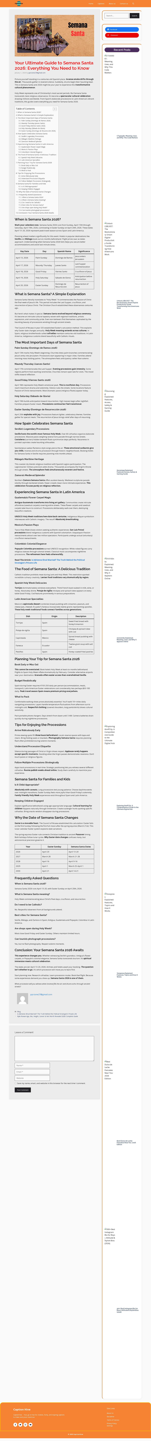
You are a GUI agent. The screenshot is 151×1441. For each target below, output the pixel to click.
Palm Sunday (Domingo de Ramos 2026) (36, 121)
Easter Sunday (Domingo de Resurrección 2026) (38, 131)
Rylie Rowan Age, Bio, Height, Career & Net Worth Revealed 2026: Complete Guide (47, 1016)
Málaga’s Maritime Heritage (31, 139)
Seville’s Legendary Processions (32, 136)
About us (112, 3)
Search (134, 16)
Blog (19, 1012)
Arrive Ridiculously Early (29, 176)
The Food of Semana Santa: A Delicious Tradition (37, 155)
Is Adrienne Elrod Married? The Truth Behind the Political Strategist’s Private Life (47, 1014)
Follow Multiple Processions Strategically (35, 181)
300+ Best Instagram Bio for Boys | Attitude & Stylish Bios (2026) (128, 1310)
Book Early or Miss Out (29, 165)
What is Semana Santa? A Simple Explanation (36, 115)
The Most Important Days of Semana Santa (35, 118)
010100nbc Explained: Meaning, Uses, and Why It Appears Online (127, 640)
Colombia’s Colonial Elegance (31, 152)
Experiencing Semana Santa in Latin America (35, 144)
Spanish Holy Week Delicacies (32, 157)
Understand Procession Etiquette (33, 178)
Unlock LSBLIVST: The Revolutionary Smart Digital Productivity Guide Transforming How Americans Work (128, 304)
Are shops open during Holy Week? (34, 207)
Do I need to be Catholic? (31, 202)
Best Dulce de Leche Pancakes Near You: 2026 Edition (126, 1143)
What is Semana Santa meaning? (34, 200)
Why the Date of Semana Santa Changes (35, 192)
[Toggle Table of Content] (53, 109)
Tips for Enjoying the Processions (31, 173)
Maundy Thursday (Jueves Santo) (33, 123)
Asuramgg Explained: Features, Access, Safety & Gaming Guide (127, 472)
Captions (101, 3)
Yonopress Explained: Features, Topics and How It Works (127, 975)
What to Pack (26, 170)
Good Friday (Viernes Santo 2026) (33, 126)
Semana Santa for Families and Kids (32, 184)
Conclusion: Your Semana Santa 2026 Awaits (36, 213)
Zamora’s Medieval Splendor (31, 141)
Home (91, 3)
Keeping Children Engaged (30, 189)
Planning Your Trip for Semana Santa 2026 (35, 162)
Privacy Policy (112, 1423)
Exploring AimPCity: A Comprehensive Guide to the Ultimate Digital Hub (128, 807)
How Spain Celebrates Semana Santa (32, 133)
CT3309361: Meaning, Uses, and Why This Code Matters (127, 137)
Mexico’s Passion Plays (29, 149)
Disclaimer (110, 1417)
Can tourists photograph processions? (35, 210)
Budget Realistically (28, 168)
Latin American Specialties (30, 160)
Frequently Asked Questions (30, 194)
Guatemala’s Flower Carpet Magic (33, 147)
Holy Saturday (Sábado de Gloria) (33, 128)
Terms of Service (113, 1420)
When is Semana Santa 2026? (29, 112)
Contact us (124, 3)
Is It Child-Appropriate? (29, 186)
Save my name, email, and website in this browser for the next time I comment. (51, 1083)
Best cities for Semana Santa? (33, 205)
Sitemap (110, 1426)
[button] (133, 3)
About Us (110, 1413)
